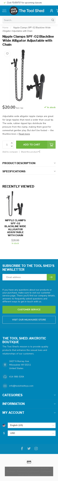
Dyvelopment (34, 474)
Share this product (29, 151)
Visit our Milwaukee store (29, 319)
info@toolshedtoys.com (21, 385)
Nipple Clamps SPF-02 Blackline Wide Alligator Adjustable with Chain (15, 228)
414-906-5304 (16, 376)
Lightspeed (34, 471)
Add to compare (10, 151)
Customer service (29, 309)
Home (5, 27)
